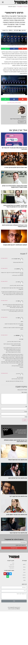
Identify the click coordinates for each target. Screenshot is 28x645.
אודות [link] (24, 580)
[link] (17, 2)
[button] (3, 2)
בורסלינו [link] (16, 102)
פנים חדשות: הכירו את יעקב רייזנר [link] (18, 496)
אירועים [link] (24, 575)
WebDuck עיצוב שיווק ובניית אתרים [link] (14, 608)
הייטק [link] (24, 572)
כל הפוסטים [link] (21, 121)
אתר (26, 416)
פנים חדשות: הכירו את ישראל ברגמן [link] (17, 478)
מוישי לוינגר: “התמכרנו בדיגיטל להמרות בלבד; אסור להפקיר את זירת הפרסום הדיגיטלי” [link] (15, 206)
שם (26, 406)
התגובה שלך (24, 392)
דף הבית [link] (25, 6)
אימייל (25, 411)
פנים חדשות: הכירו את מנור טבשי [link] (18, 533)
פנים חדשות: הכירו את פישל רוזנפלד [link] (17, 459)
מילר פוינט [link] (9, 102)
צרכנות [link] (24, 577)
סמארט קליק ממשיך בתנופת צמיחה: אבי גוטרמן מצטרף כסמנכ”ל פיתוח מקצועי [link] (14, 186)
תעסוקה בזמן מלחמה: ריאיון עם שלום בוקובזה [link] (15, 245)
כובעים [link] (13, 102)
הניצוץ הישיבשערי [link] (14, 12)
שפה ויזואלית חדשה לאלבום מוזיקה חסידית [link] (15, 167)
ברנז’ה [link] (24, 567)
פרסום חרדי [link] (19, 6)
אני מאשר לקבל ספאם (21, 545)
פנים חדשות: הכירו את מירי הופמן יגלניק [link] (16, 514)
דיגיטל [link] (24, 569)
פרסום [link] (24, 564)
